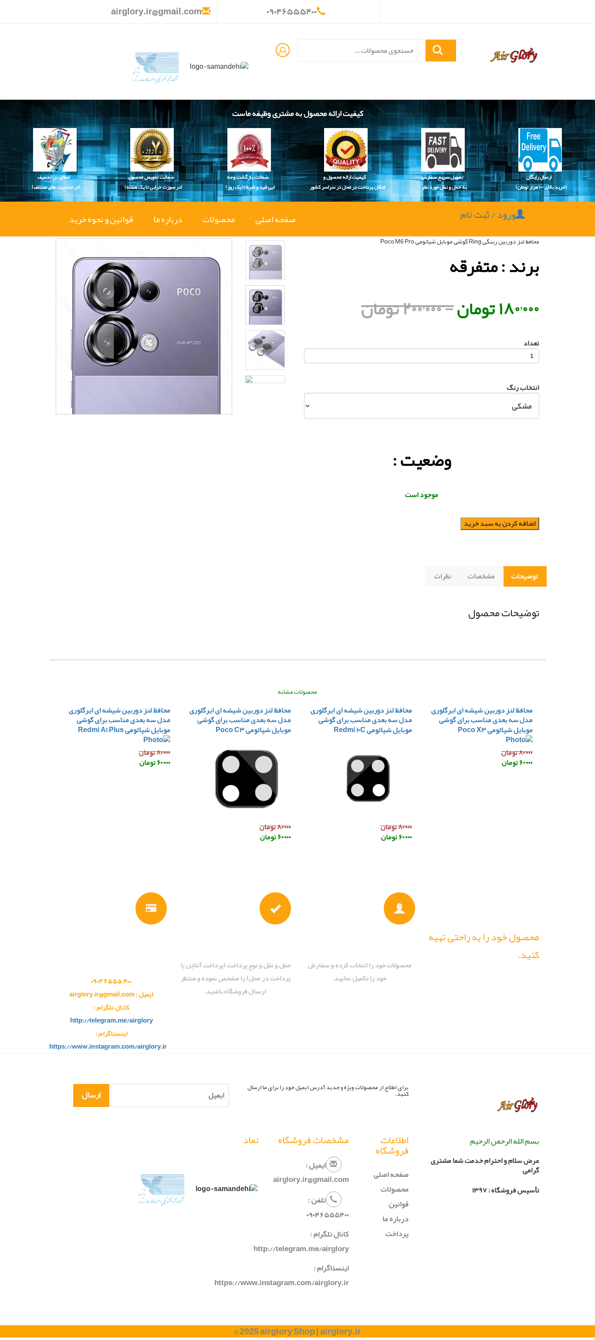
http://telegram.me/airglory (111, 1020)
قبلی (39, 235)
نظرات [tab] (442, 576)
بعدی (307, 235)
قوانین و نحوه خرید (101, 219)
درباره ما (167, 219)
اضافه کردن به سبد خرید (500, 523)
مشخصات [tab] (481, 576)
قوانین (399, 1203)
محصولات (219, 219)
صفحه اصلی (272, 219)
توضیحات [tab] (524, 576)
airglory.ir (340, 1331)
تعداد (531, 343)
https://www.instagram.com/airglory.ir (108, 1046)
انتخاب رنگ (523, 388)
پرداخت (397, 1233)
